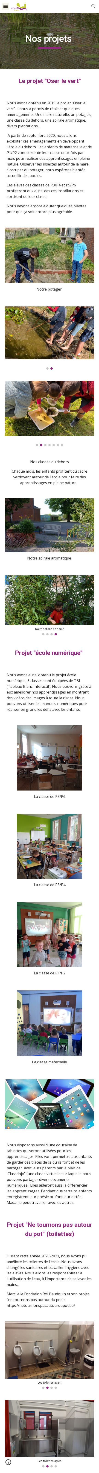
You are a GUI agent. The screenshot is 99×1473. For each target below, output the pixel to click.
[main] (49, 41)
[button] (5, 6)
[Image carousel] (49, 338)
